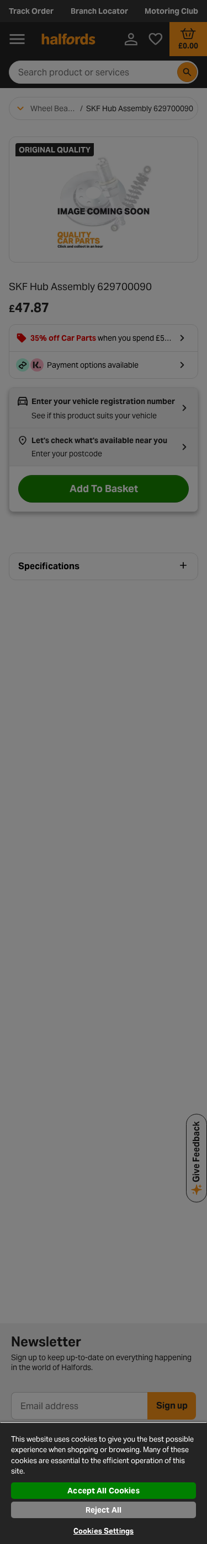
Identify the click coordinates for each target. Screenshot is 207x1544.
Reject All (103, 1510)
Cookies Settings (103, 1531)
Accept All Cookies (103, 1491)
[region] (103, 1483)
